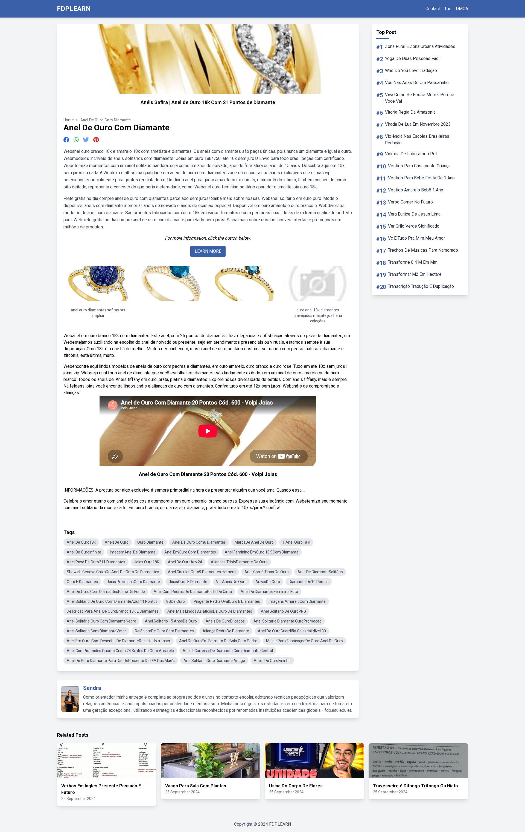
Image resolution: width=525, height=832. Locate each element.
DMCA (462, 8)
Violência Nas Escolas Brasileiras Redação (417, 139)
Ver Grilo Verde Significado (413, 226)
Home (68, 120)
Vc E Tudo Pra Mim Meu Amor (416, 238)
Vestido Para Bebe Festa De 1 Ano (421, 177)
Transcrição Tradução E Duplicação (421, 286)
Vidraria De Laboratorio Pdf (411, 153)
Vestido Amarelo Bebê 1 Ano (415, 190)
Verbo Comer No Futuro (410, 202)
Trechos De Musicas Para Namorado (423, 250)
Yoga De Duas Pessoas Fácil (413, 58)
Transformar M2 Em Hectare (415, 274)
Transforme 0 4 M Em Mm (413, 262)
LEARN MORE (208, 251)
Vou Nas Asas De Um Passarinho (417, 82)
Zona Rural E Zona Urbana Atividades (420, 46)
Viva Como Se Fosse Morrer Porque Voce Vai (419, 98)
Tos (447, 8)
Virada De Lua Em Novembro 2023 (418, 124)
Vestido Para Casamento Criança (419, 165)
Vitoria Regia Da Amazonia (410, 112)
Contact (432, 8)
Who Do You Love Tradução (411, 70)
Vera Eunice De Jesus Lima (414, 214)
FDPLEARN (74, 9)
